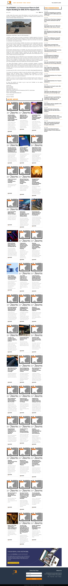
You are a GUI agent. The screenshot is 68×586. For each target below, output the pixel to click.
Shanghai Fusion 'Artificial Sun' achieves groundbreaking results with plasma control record (36, 182)
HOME (14, 2)
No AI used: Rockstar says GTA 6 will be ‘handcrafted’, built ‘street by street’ (12, 309)
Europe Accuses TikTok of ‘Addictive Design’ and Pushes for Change (24, 400)
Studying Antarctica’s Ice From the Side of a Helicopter (12, 462)
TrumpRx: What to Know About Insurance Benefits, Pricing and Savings (24, 430)
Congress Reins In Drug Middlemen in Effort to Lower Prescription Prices (24, 309)
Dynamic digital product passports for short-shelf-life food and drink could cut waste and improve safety (12, 118)
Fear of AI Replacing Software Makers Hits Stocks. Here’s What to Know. (24, 370)
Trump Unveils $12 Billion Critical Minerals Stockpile (12, 212)
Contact (56, 576)
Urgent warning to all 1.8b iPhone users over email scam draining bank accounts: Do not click (36, 463)
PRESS (24, 2)
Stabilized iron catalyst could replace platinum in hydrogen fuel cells (36, 400)
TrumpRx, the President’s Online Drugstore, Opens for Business (12, 339)
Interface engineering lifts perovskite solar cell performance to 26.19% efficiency (36, 431)
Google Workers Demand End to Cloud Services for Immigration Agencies (12, 431)
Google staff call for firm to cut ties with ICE (24, 338)
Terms (48, 576)
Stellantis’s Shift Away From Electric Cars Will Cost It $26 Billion (36, 339)
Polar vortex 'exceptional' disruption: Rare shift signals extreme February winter (24, 214)
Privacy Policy (52, 576)
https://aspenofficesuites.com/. (12, 83)
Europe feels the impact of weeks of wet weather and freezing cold (36, 213)
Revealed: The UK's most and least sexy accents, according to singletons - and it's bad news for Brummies (24, 495)
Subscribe (34, 578)
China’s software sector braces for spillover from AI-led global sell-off (12, 245)
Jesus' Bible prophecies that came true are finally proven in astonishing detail (24, 278)
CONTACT (29, 2)
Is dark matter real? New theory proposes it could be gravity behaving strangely (36, 117)
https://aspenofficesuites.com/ (36, 70)
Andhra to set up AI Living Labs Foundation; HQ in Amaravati (12, 181)
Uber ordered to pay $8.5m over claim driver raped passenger (12, 370)
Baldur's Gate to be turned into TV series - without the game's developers (12, 527)
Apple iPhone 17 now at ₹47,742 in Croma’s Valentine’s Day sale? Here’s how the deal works (36, 150)
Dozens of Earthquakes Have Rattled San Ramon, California (36, 309)
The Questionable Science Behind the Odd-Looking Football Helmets (36, 494)
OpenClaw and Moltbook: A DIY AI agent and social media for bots (24, 117)
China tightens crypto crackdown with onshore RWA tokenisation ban (12, 277)
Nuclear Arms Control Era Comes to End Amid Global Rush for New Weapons (24, 462)
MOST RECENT (20, 2)
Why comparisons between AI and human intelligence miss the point (12, 400)
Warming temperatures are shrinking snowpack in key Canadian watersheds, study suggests (36, 246)
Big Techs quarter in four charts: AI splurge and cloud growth (12, 494)
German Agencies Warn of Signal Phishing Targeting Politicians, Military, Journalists (24, 150)
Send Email (11, 87)
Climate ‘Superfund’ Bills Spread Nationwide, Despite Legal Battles (36, 527)
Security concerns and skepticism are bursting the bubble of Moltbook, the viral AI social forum (12, 150)
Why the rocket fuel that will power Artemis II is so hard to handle (36, 370)
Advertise (59, 576)
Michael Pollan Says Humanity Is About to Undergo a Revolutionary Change (24, 181)
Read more (10, 131)
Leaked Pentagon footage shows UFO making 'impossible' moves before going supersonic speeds (36, 278)
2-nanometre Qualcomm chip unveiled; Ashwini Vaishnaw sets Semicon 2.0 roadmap (24, 246)
